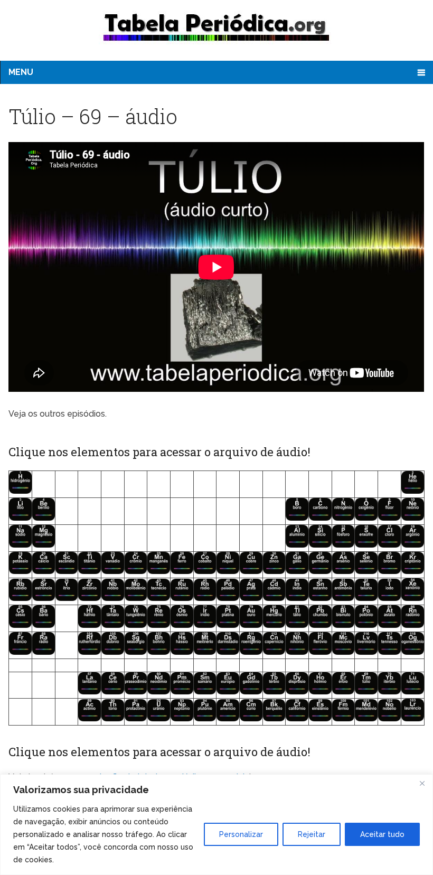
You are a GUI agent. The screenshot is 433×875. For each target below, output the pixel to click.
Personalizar (241, 834)
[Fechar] (422, 783)
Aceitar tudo (382, 834)
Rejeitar (311, 834)
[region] (216, 824)
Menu (20, 72)
